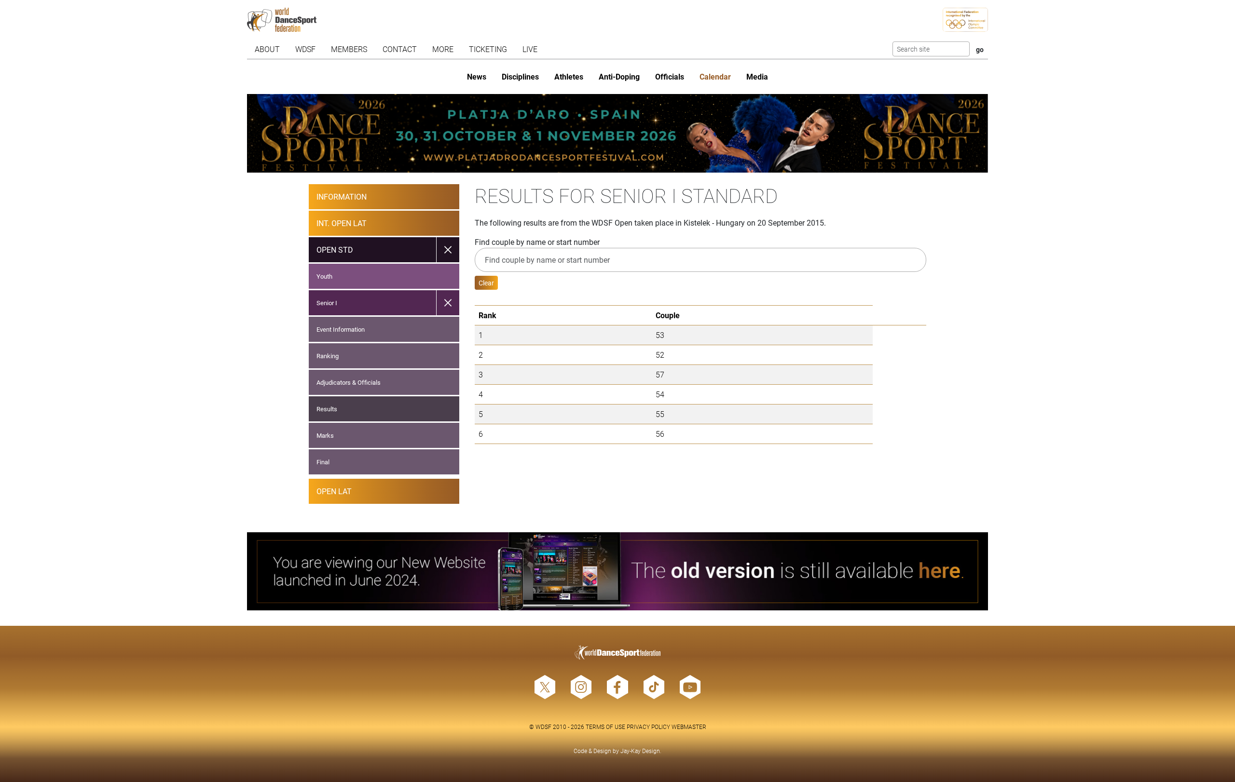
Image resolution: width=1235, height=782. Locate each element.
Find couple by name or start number (537, 242)
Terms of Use (605, 726)
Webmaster (689, 726)
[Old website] (617, 571)
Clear (486, 282)
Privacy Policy (648, 726)
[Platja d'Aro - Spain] (617, 133)
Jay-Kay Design (640, 751)
